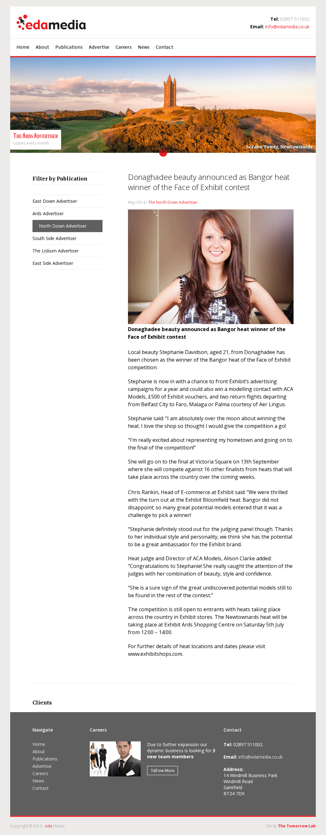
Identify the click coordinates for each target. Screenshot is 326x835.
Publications (68, 47)
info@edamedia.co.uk (287, 27)
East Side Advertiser (52, 263)
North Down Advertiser (63, 226)
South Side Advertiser (54, 238)
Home (23, 47)
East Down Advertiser (54, 201)
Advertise (99, 47)
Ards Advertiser (48, 213)
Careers (123, 47)
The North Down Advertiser (173, 202)
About (42, 47)
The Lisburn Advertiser (55, 251)
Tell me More (162, 770)
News (143, 47)
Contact (164, 47)
